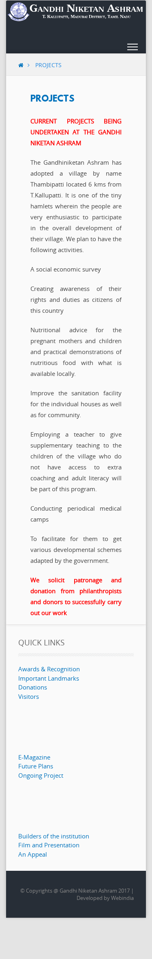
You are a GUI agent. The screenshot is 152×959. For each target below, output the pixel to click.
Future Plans (35, 766)
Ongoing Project (40, 775)
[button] (132, 48)
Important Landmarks (48, 678)
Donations (32, 687)
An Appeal (32, 854)
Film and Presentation (48, 845)
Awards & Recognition (49, 669)
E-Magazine (34, 757)
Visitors (28, 696)
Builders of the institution (53, 836)
